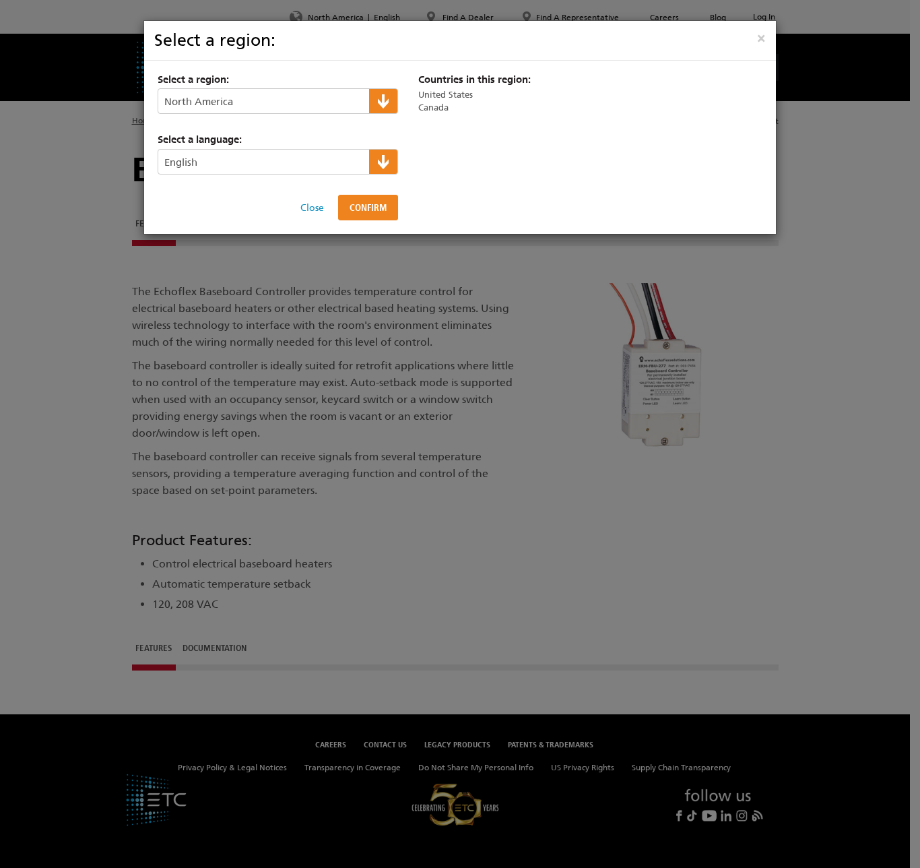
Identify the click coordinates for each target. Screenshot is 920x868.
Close (312, 208)
